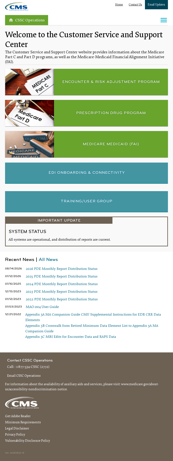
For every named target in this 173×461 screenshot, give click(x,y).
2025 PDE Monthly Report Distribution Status (61, 277)
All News (48, 259)
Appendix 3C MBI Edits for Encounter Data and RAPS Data (70, 337)
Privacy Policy (15, 434)
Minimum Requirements (23, 422)
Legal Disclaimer (17, 428)
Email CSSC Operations (24, 376)
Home (119, 4)
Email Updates (156, 4)
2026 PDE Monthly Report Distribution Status (61, 269)
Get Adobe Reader (18, 416)
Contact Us (135, 4)
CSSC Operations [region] (30, 20)
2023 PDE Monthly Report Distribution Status (61, 292)
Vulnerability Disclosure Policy (27, 441)
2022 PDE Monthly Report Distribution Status (62, 299)
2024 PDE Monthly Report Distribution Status (62, 284)
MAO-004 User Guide (42, 307)
